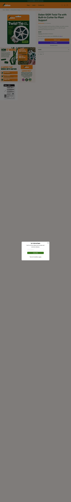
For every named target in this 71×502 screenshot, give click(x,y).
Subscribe (35, 253)
